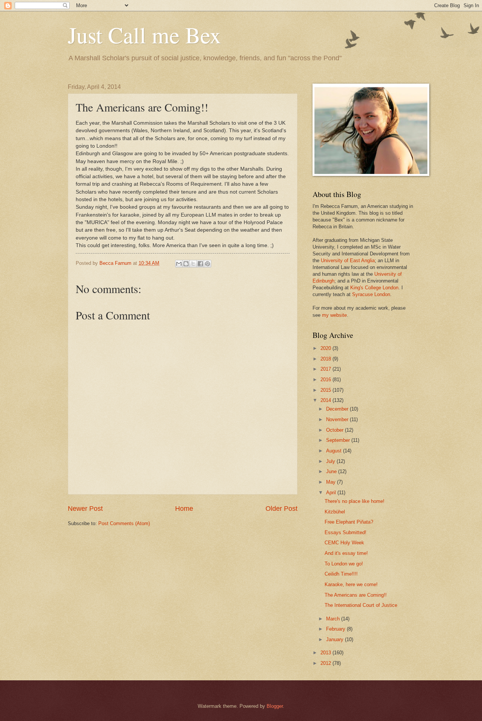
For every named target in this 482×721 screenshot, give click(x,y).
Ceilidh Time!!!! (341, 574)
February (336, 629)
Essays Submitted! (345, 532)
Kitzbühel (335, 512)
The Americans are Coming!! (356, 595)
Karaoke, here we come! (351, 584)
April (331, 492)
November (338, 419)
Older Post (281, 508)
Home (184, 508)
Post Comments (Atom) (124, 523)
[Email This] (179, 263)
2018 (326, 359)
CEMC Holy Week (344, 542)
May (331, 482)
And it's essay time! (346, 553)
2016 (326, 379)
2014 (326, 400)
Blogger (275, 706)
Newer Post (85, 508)
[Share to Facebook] (200, 263)
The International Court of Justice (361, 605)
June (332, 471)
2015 (326, 390)
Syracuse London (371, 294)
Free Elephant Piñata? (349, 522)
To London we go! (344, 564)
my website (334, 315)
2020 (326, 348)
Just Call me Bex (144, 35)
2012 (326, 663)
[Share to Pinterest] (207, 263)
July (331, 461)
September (338, 440)
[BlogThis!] (186, 263)
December (338, 409)
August (334, 451)
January (335, 639)
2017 (326, 369)
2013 (326, 652)
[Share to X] (193, 263)
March (333, 619)
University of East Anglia (348, 260)
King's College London (374, 287)
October (335, 430)
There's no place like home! (354, 501)
